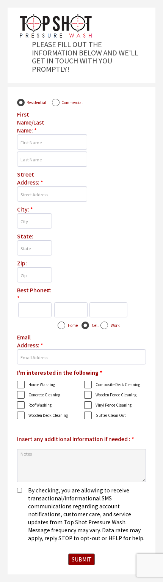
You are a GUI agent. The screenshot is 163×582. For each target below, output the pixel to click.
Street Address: (30, 178)
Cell (95, 325)
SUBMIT (82, 559)
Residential (36, 102)
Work (115, 325)
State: (25, 236)
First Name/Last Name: (30, 122)
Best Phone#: (34, 294)
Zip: (22, 263)
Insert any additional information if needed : (75, 439)
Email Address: (30, 341)
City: (25, 209)
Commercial (72, 102)
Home (73, 325)
